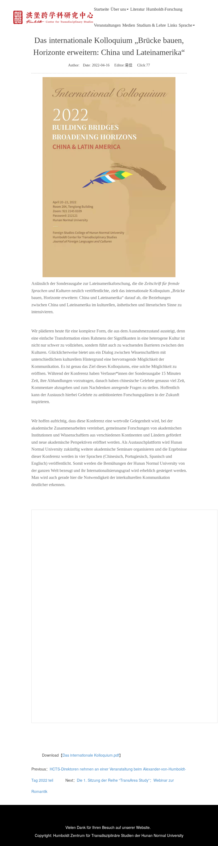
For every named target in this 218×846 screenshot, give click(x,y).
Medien (128, 25)
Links (172, 25)
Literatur (137, 9)
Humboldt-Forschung (164, 9)
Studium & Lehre (151, 25)
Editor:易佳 (123, 65)
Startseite (101, 9)
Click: (143, 65)
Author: (74, 65)
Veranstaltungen (107, 25)
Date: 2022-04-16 (95, 65)
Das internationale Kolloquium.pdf (90, 755)
